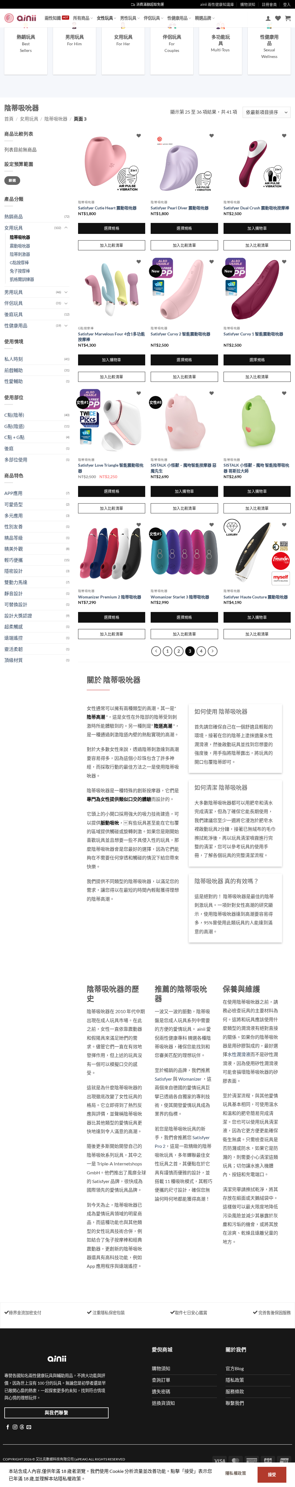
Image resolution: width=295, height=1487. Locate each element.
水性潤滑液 (238, 1054)
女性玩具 (105, 18)
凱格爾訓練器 (22, 279)
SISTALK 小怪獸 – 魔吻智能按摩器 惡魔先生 (183, 468)
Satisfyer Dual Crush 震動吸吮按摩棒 (256, 207)
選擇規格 (112, 228)
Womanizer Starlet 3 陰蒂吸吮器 (180, 596)
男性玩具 (128, 18)
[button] (268, 18)
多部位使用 (15, 459)
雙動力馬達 (15, 582)
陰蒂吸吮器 (55, 118)
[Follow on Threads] (22, 1427)
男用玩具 (13, 292)
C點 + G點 (14, 437)
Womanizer (189, 1079)
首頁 (9, 118)
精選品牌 (203, 18)
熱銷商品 (13, 216)
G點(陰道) (14, 426)
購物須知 (247, 4)
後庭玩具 (13, 314)
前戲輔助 (13, 370)
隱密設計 (13, 571)
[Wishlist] (278, 18)
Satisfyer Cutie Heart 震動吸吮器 (107, 207)
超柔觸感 (13, 626)
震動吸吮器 (20, 245)
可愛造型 (13, 504)
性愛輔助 (13, 381)
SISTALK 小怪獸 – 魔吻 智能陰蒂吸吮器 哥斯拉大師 (256, 468)
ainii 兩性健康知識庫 (217, 4)
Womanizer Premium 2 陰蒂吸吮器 (109, 596)
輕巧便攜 (13, 560)
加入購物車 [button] (257, 228)
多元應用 (13, 515)
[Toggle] (66, 227)
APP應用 (13, 493)
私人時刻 (13, 359)
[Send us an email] (29, 1427)
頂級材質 (13, 660)
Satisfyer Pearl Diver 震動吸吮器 (180, 207)
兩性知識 (53, 18)
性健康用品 (177, 18)
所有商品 (81, 18)
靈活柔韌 (13, 649)
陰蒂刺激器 (20, 254)
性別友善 (13, 526)
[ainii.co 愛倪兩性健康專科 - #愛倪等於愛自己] (20, 18)
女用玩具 (29, 118)
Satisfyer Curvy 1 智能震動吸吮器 (253, 333)
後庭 (9, 448)
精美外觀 (13, 548)
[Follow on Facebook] (7, 1427)
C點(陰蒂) (14, 415)
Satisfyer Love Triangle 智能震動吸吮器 (110, 468)
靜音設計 (13, 593)
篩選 (12, 180)
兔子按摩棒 (20, 271)
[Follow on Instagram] (15, 1427)
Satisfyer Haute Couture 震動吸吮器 (256, 596)
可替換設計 (15, 604)
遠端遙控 (13, 638)
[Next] (213, 651)
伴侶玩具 (152, 18)
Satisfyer (163, 1079)
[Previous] (156, 651)
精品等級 (13, 537)
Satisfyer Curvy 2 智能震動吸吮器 (180, 333)
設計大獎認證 (18, 615)
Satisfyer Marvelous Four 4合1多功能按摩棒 (111, 336)
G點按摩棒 (19, 262)
